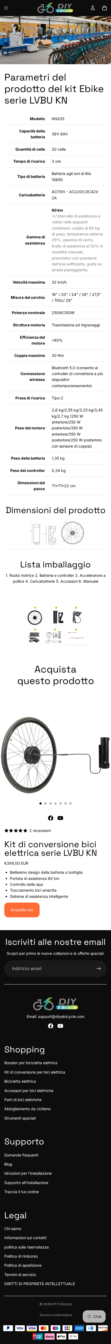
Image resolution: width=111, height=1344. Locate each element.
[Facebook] (50, 818)
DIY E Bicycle (62, 1304)
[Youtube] (60, 818)
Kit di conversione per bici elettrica (34, 1072)
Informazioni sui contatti (25, 1237)
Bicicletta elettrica (20, 1081)
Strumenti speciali (20, 1118)
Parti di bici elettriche (22, 1099)
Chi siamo (12, 1228)
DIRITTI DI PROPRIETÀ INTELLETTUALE (39, 1283)
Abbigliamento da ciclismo (27, 1108)
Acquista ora (22, 909)
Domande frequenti (21, 1155)
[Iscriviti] (98, 968)
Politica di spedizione (22, 1265)
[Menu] (6, 8)
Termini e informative (55, 1315)
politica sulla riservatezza (26, 1247)
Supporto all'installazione (26, 1182)
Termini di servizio (20, 1274)
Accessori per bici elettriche (28, 1090)
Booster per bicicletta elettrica (30, 1062)
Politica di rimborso (21, 1256)
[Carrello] (104, 8)
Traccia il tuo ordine (21, 1191)
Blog (8, 1164)
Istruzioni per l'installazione (28, 1173)
